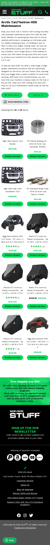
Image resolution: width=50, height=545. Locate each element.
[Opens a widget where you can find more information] (10, 540)
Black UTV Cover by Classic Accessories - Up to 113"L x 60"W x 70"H (37, 239)
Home (3, 18)
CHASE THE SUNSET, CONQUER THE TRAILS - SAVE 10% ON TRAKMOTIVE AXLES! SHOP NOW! (24, 3)
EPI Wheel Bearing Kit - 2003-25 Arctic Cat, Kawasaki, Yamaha (37, 144)
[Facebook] (19, 515)
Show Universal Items (18, 102)
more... (9, 18)
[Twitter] (31, 515)
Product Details (12, 156)
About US (25, 485)
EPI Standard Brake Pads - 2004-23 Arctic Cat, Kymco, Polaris (37, 191)
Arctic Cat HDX (28, 18)
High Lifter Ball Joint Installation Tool (13, 190)
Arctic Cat (17, 18)
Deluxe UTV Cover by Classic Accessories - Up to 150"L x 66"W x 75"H (12, 341)
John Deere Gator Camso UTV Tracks (25, 498)
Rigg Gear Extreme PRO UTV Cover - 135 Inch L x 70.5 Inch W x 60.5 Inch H (37, 343)
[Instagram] (25, 515)
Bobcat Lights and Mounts (25, 493)
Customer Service (25, 481)
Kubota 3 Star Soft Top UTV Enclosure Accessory (25, 503)
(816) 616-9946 (25, 472)
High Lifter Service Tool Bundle (12, 142)
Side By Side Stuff (17, 524)
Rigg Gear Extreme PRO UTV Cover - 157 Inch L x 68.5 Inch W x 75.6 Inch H (12, 239)
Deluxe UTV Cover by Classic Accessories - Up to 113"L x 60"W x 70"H (12, 290)
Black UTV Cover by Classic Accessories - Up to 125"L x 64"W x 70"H (37, 290)
